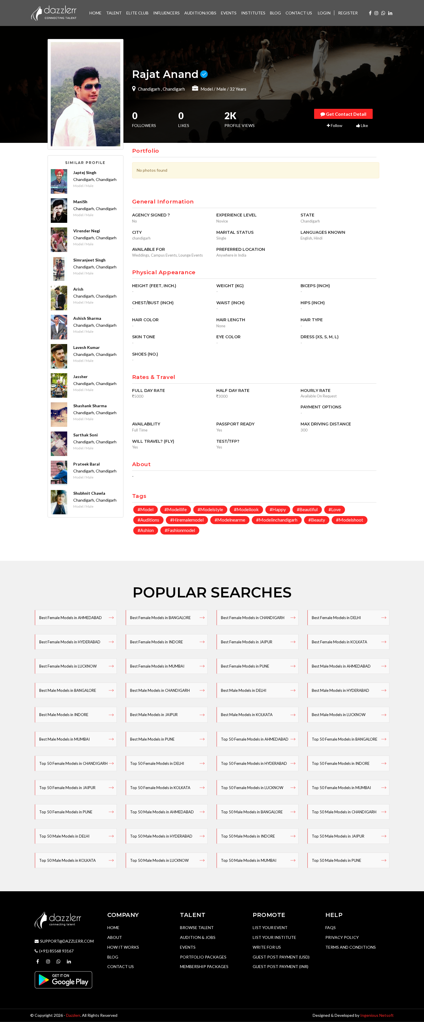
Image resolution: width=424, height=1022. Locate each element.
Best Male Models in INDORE (63, 714)
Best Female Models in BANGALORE (160, 617)
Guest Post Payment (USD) (281, 956)
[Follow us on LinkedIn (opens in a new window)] (390, 13)
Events (188, 947)
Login (324, 12)
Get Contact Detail (345, 114)
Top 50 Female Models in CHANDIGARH (73, 763)
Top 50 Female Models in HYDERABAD (254, 763)
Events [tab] (229, 12)
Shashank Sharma (90, 405)
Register (348, 12)
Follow (336, 125)
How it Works (123, 947)
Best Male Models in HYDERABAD (340, 690)
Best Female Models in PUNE (245, 666)
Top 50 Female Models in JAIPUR (67, 787)
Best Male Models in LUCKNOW (338, 714)
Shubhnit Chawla (89, 493)
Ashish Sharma (87, 318)
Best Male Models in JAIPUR (154, 714)
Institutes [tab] (253, 12)
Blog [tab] (275, 12)
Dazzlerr (73, 1015)
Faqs (330, 927)
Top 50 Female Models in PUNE (65, 812)
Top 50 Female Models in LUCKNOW (252, 787)
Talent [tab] (114, 12)
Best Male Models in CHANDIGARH (160, 690)
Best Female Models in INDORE (156, 642)
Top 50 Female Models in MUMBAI (341, 787)
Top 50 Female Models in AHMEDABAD (254, 739)
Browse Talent (197, 927)
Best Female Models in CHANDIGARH (252, 617)
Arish (78, 289)
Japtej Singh (84, 172)
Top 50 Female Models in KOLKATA (160, 787)
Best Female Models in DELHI (336, 617)
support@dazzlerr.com (67, 941)
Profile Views (239, 120)
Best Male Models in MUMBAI (64, 739)
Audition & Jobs (197, 937)
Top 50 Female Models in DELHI (157, 763)
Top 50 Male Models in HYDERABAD (161, 836)
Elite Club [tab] (137, 12)
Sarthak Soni (85, 434)
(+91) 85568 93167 (56, 950)
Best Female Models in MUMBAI (157, 666)
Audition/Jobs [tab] (200, 12)
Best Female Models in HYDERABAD (69, 642)
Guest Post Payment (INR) (280, 966)
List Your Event (270, 927)
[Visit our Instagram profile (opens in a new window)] (376, 13)
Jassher (80, 376)
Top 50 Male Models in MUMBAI (248, 860)
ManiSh (80, 201)
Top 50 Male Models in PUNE (336, 860)
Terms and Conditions (350, 947)
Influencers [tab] (166, 12)
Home (113, 927)
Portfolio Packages (203, 956)
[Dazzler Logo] (53, 12)
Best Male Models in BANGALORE (67, 690)
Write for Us (267, 947)
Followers (144, 120)
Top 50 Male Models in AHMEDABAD (162, 812)
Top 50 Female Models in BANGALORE (344, 739)
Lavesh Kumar (86, 347)
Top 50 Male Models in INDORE (248, 836)
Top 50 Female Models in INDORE (340, 763)
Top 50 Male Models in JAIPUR (338, 836)
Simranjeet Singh (89, 259)
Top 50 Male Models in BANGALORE (252, 812)
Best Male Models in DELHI (243, 690)
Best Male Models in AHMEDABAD (341, 666)
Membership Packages (204, 966)
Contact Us (120, 966)
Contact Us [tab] (299, 12)
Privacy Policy (342, 937)
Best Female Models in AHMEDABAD (70, 617)
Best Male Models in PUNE (152, 739)
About (114, 937)
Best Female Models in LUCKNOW (68, 666)
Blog (112, 956)
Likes (183, 120)
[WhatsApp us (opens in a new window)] (383, 13)
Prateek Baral (86, 464)
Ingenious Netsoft (377, 1015)
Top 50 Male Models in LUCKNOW (159, 860)
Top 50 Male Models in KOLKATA (67, 860)
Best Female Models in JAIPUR (246, 642)
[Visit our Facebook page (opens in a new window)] (370, 13)
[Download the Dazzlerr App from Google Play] (63, 979)
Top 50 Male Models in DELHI (64, 836)
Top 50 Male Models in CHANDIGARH (344, 812)
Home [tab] (95, 12)
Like (364, 125)
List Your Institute (274, 937)
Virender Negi (86, 230)
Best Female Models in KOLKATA (339, 642)
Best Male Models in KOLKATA (247, 714)
